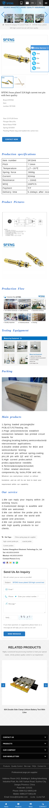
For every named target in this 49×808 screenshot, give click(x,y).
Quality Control (16, 766)
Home (7, 25)
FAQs (34, 766)
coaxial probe (26, 541)
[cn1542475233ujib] (13, 562)
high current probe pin (10, 541)
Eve (37, 58)
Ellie (37, 63)
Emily (38, 68)
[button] (23, 20)
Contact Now (11, 139)
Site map (27, 766)
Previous (3, 685)
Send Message (14, 634)
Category (14, 25)
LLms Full (41, 797)
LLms (32, 797)
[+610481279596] (17, 562)
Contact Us (42, 766)
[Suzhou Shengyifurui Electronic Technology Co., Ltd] (8, 3)
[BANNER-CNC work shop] (24, 14)
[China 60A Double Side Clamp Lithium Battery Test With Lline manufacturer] (24, 682)
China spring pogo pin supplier (25, 537)
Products (6, 766)
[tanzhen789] (4, 562)
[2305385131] (7, 562)
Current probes (8, 546)
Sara (38, 53)
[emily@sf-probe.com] (10, 562)
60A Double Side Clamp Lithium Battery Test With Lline (24, 711)
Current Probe (24, 25)
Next (46, 685)
